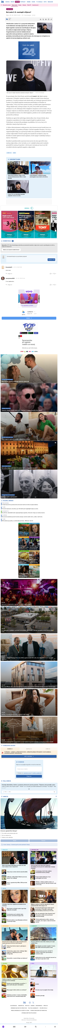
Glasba (24, 5)
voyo (32, 963)
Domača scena (7, 5)
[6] (42, 224)
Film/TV (29, 5)
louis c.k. (9, 152)
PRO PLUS (27, 1005)
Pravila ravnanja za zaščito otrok (20, 1010)
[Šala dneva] (54, 791)
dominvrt (34, 926)
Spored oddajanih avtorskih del (38, 1010)
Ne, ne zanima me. (6, 835)
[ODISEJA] (29, 208)
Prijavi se (50, 259)
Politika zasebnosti (33, 1008)
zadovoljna (34, 849)
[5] (26, 224)
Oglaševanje (13, 1005)
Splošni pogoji (43, 1008)
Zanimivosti (35, 5)
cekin (33, 888)
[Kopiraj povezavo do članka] (51, 19)
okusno (5, 963)
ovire (48, 748)
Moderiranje (39, 1005)
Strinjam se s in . (30, 773)
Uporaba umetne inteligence (29, 1012)
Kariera (33, 1005)
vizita (4, 888)
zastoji (29, 748)
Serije (19, 5)
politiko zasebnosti (37, 773)
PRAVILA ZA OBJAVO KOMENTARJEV (11, 249)
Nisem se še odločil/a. (7, 837)
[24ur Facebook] (30, 1002)
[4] (9, 224)
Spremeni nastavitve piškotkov (19, 1008)
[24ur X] (33, 1002)
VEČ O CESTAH (28, 756)
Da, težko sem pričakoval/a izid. (10, 833)
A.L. (9, 19)
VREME (28, 318)
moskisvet (6, 926)
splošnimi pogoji (27, 773)
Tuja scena (14, 5)
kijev (14, 152)
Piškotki (45, 1005)
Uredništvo (21, 1005)
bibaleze (5, 849)
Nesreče (10, 748)
